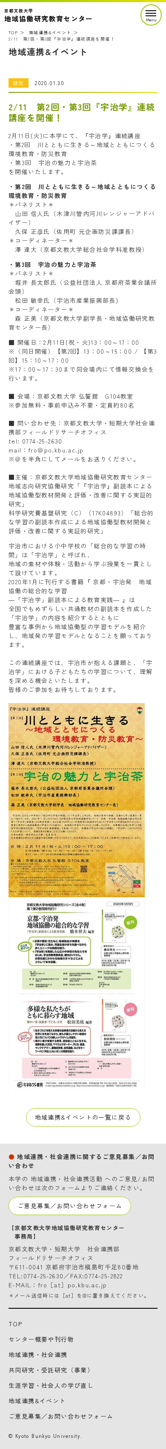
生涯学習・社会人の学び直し (51, 1385)
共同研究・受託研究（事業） (51, 1370)
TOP (13, 32)
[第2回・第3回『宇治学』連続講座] (77, 892)
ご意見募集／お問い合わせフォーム (69, 1205)
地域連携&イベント (50, 32)
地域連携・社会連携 (38, 1354)
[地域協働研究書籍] (77, 1086)
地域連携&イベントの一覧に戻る (83, 1117)
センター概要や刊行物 (41, 1339)
